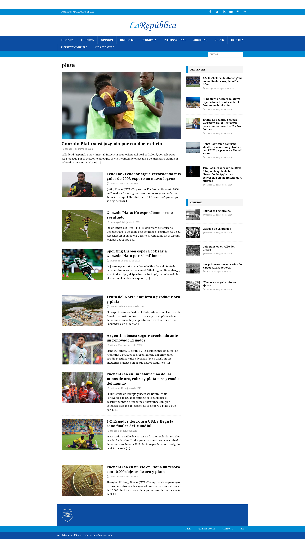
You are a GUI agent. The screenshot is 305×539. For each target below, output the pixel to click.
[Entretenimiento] (82, 480)
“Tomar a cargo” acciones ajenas (219, 284)
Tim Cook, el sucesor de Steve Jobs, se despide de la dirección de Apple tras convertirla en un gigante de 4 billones (222, 174)
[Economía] (82, 310)
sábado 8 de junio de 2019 (123, 430)
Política (87, 40)
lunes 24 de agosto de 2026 (218, 271)
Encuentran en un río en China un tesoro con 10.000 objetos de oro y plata (143, 469)
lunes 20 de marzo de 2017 (124, 476)
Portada (67, 40)
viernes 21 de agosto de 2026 (218, 289)
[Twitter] (217, 12)
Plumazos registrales (217, 211)
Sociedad (200, 40)
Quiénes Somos (206, 529)
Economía (149, 40)
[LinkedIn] (224, 12)
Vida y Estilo (104, 47)
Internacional (175, 40)
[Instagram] (238, 12)
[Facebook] (210, 12)
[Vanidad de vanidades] (193, 232)
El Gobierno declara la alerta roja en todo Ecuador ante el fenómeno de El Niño (221, 102)
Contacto (227, 529)
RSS (242, 529)
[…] (98, 162)
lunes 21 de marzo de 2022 (124, 183)
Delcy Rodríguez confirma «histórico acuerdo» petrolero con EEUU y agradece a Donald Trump (222, 148)
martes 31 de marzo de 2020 (125, 260)
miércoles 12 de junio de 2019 (125, 388)
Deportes (127, 40)
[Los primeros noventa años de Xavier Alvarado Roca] (193, 268)
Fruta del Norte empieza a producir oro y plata (143, 299)
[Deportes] (82, 184)
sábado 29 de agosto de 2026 (218, 109)
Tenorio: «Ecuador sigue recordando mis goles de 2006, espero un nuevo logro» (144, 176)
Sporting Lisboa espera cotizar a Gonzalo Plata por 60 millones (137, 253)
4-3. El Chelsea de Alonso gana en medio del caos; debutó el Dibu (223, 81)
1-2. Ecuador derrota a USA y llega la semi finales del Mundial (140, 423)
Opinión (107, 40)
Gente (219, 40)
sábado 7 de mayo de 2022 (79, 149)
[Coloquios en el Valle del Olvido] (193, 250)
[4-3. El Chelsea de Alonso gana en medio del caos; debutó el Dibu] (193, 81)
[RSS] (245, 12)
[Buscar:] (225, 54)
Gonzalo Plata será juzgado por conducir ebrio (112, 143)
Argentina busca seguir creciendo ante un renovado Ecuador (142, 338)
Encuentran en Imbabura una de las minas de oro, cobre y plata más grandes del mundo (143, 379)
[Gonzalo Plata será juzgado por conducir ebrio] (121, 105)
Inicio (188, 529)
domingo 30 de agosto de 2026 (219, 88)
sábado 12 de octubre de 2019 (126, 345)
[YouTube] (231, 12)
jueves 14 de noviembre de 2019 (127, 306)
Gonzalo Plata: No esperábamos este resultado (140, 215)
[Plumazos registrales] (193, 214)
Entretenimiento (74, 47)
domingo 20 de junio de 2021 (125, 222)
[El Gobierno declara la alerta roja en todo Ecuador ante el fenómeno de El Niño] (193, 102)
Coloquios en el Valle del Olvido (219, 248)
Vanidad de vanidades (217, 228)
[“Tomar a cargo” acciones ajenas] (193, 286)
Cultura (237, 40)
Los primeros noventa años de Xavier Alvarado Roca (222, 266)
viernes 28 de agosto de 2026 (218, 215)
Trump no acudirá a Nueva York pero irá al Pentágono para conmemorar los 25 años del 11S (222, 124)
